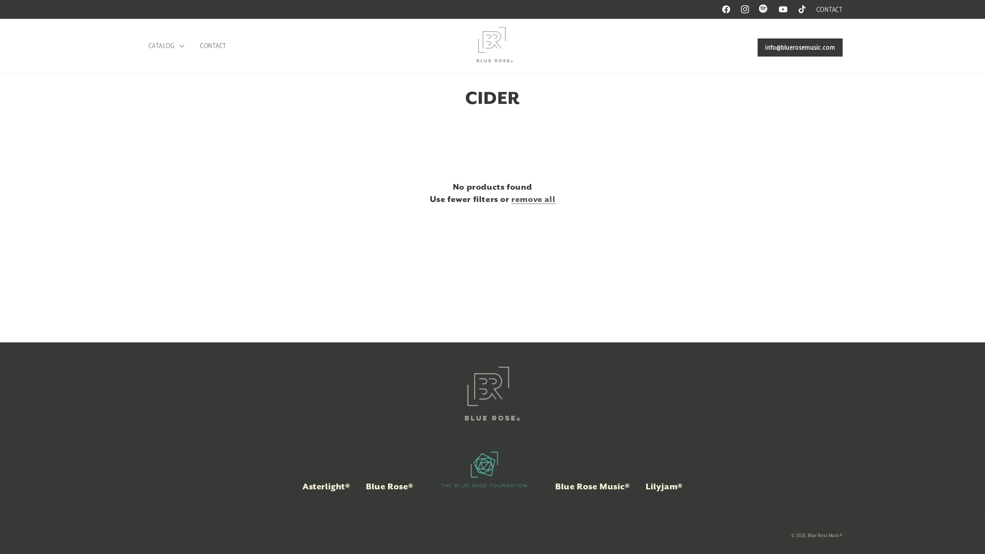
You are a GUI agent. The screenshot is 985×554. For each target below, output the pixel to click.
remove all (533, 199)
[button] (165, 46)
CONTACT (829, 9)
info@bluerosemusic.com (800, 47)
